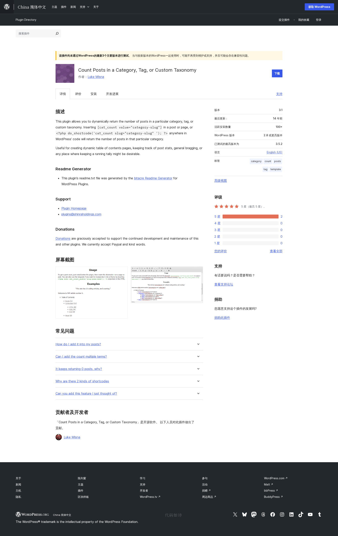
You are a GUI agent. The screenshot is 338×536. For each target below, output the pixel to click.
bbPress (271, 490)
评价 (78, 94)
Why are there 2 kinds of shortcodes (82, 381)
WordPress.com (276, 478)
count (268, 161)
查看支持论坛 (223, 284)
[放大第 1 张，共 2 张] (122, 272)
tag (265, 169)
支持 (279, 94)
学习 (142, 478)
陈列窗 (82, 478)
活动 (205, 484)
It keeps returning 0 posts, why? (79, 369)
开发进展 (112, 94)
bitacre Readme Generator (153, 178)
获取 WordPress (319, 6)
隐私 (18, 496)
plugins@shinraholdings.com (81, 214)
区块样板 (83, 496)
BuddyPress (273, 496)
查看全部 (276, 251)
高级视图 (220, 180)
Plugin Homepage (73, 208)
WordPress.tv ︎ (150, 496)
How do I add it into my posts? (78, 344)
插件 (80, 490)
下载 (277, 73)
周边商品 (209, 496)
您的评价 (220, 251)
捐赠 (206, 490)
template (276, 169)
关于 (18, 478)
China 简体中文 (62, 514)
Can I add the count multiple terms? (81, 356)
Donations (63, 238)
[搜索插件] (57, 33)
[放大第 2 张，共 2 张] (198, 272)
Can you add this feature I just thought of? (86, 393)
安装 (94, 94)
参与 (205, 478)
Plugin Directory (26, 19)
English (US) (274, 152)
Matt (268, 484)
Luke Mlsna (96, 77)
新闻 (18, 484)
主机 (18, 490)
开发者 (144, 490)
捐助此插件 (222, 317)
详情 (63, 94)
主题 (80, 484)
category (256, 161)
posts (277, 161)
